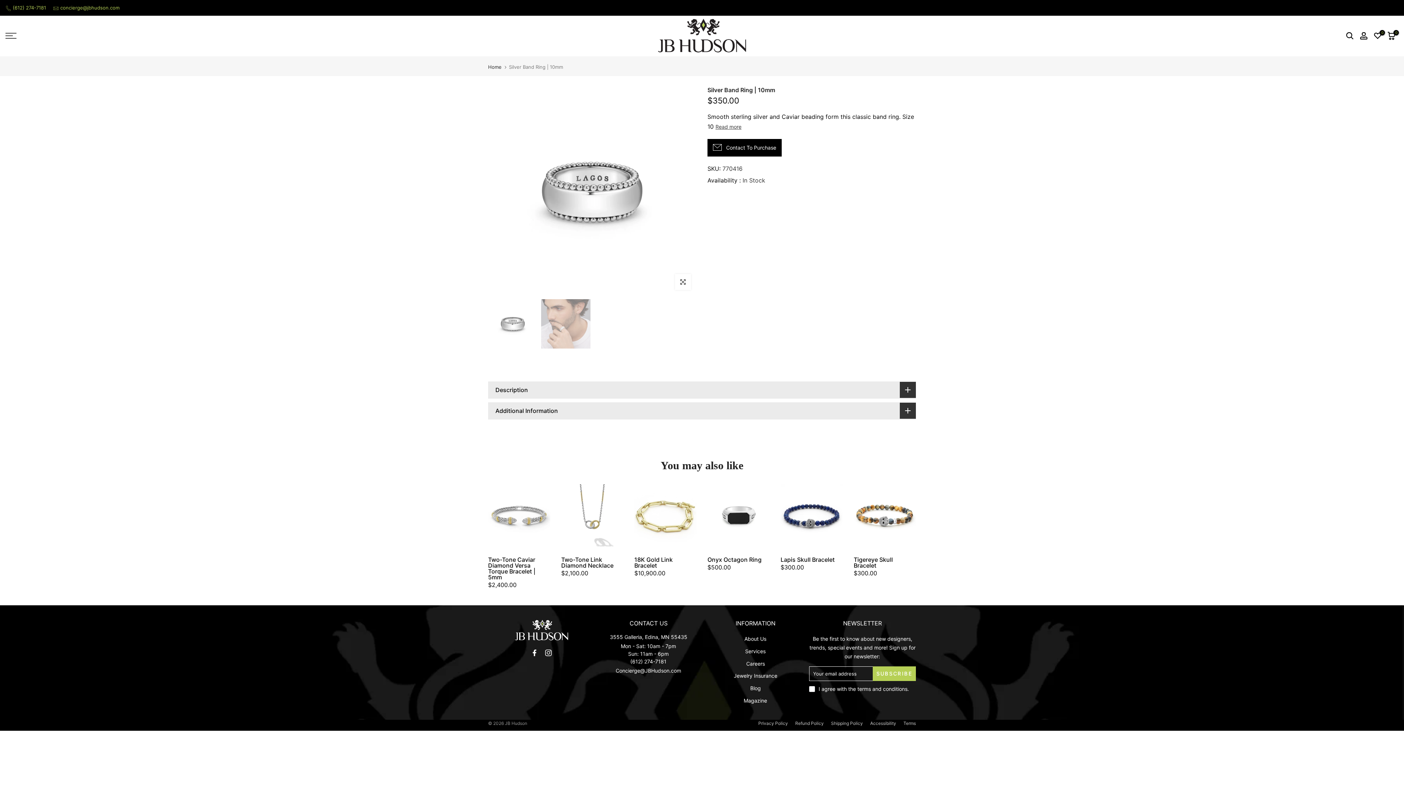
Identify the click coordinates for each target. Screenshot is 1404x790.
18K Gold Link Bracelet (653, 562)
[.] (541, 630)
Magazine (755, 700)
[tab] (702, 390)
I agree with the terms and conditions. (864, 689)
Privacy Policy (773, 723)
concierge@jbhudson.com (90, 8)
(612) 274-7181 (29, 8)
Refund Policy (809, 723)
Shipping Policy (847, 723)
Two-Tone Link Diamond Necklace (587, 562)
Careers (755, 664)
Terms (909, 723)
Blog (755, 688)
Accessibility (883, 723)
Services (755, 651)
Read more (728, 127)
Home (495, 67)
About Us (755, 639)
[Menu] (175, 36)
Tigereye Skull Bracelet (873, 562)
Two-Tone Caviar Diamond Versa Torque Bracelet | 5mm (511, 568)
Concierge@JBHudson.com (648, 670)
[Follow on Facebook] (534, 652)
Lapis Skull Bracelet (808, 559)
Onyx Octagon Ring (734, 559)
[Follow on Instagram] (548, 652)
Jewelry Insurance (755, 676)
